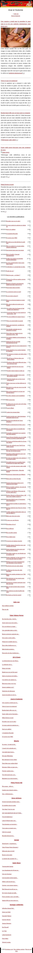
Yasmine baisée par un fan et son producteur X (16, 379)
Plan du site (5, 609)
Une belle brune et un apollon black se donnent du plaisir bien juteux (15, 462)
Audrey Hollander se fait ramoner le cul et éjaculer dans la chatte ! (15, 558)
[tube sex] (16, 3)
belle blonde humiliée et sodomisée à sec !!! (16, 504)
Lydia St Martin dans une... (9, 820)
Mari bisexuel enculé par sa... (10, 889)
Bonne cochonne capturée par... (10, 634)
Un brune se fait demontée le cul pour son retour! (16, 442)
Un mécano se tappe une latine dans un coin (17, 354)
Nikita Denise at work (7, 184)
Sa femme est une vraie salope (14, 566)
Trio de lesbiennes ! (7, 816)
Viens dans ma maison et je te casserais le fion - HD (14, 334)
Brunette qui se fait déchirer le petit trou (15, 242)
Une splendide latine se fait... (10, 630)
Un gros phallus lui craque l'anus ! (16, 316)
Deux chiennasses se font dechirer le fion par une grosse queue (16, 450)
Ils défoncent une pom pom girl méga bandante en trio (16, 404)
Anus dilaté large (10, 536)
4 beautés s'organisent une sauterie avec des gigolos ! (15, 433)
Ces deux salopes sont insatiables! (15, 395)
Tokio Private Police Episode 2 (10, 847)
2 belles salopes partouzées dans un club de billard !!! (16, 512)
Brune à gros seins (7, 855)
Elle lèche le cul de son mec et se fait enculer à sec (16, 388)
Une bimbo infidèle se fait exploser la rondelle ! (16, 338)
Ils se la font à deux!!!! (12, 296)
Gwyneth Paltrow (6, 916)
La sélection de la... (7, 664)
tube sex (16, 13)
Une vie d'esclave (7, 874)
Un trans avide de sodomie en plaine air (16, 226)
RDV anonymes (10, 399)
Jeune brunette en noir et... (9, 695)
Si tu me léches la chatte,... (9, 626)
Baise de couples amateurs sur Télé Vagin (16, 575)
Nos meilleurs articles (8, 605)
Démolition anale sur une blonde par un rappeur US (16, 554)
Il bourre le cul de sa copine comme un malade (15, 280)
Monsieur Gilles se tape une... (10, 767)
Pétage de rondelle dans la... (10, 641)
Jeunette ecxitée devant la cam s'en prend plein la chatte (15, 454)
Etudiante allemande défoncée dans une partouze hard (16, 363)
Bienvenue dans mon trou (9, 683)
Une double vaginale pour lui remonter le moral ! (14, 330)
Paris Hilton (5, 938)
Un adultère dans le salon (9, 805)
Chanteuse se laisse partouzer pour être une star (15, 583)
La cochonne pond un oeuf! (13, 291)
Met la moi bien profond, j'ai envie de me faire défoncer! (16, 487)
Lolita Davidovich (6, 934)
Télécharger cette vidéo (8, 140)
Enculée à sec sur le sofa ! (13, 221)
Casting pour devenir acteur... (10, 790)
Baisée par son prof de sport (9, 672)
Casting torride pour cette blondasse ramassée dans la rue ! (16, 417)
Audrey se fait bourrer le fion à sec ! (15, 424)
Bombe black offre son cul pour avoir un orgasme (15, 113)
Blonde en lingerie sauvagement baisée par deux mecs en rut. (15, 284)
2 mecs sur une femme (12, 520)
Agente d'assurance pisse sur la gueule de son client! (14, 483)
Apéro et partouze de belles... (10, 676)
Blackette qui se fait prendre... (10, 778)
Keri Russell (5, 927)
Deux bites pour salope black (10, 763)
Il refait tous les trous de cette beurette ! (14, 570)
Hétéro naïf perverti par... (9, 881)
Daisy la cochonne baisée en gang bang (15, 300)
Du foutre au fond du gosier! (13, 595)
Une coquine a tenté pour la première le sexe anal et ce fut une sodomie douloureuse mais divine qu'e (16, 24)
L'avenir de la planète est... (9, 748)
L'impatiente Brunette (12, 233)
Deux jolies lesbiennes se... (9, 645)
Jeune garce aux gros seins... (10, 622)
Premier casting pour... (8, 771)
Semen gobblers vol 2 (8, 687)
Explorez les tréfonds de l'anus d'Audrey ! (14, 421)
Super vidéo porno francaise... (10, 714)
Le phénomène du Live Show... (10, 661)
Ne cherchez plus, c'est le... (9, 619)
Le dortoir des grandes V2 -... (10, 858)
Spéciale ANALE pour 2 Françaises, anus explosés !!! (15, 500)
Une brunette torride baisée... (10, 877)
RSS (16, 951)
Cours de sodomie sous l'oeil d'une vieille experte (15, 446)
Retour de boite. (6, 668)
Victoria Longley (6, 942)
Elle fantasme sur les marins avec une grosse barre (15, 579)
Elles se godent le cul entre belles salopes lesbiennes (15, 246)
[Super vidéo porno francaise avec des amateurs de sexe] (16, 152)
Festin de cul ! (10, 271)
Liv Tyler (4, 931)
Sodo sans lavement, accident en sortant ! (15, 325)
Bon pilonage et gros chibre (9, 759)
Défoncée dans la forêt (8, 851)
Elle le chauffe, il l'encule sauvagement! (12, 255)
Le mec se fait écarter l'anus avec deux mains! (15, 263)
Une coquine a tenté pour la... (10, 702)
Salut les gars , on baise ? (13, 275)
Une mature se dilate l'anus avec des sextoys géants (15, 375)
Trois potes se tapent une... (9, 828)
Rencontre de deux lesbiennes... (10, 653)
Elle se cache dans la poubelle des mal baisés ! (15, 429)
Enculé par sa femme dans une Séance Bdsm (15, 359)
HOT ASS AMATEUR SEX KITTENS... (12, 813)
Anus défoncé (10, 528)
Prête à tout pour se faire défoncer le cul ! (16, 384)
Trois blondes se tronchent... (9, 824)
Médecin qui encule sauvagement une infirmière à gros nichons (15, 562)
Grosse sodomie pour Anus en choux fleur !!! (16, 508)
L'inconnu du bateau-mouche (14, 541)
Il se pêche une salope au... (9, 679)
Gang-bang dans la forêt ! (13, 287)
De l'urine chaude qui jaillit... (9, 893)
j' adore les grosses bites (13, 412)
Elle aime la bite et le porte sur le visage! (15, 305)
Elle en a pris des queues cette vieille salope (16, 467)
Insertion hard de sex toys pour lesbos (15, 367)
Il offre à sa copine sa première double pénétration (14, 259)
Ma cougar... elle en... (8, 786)
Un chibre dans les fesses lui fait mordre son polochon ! (15, 309)
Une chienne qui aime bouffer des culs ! (15, 591)
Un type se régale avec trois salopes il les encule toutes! (16, 458)
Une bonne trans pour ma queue (15, 250)
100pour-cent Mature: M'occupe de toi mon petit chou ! (15, 491)
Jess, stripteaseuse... (7, 794)
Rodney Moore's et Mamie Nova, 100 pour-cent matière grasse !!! (16, 496)
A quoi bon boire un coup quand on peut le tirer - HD (16, 313)
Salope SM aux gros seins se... (10, 900)
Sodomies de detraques (8, 691)
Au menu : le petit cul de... (9, 744)
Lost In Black (10, 408)
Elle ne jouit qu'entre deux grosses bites (15, 587)
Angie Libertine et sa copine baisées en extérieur (16, 350)
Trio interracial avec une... (9, 774)
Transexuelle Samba (7, 866)
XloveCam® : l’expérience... (9, 843)
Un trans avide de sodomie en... (10, 725)
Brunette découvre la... (8, 835)
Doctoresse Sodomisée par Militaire (15, 474)
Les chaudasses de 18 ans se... (10, 870)
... (23, 73)
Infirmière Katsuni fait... (8, 908)
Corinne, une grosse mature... (10, 885)
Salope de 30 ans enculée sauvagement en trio (13, 342)
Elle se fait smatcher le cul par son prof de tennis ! (15, 392)
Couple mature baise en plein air (15, 370)
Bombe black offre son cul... (9, 710)
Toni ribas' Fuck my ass (8, 809)
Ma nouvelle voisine (11, 532)
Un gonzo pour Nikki (11, 237)
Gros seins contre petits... (9, 638)
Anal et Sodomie (15, 16)
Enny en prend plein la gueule (15, 321)
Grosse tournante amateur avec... (11, 801)
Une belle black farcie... (8, 752)
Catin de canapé (6, 832)
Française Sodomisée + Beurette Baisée (15, 471)
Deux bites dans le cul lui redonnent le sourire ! (16, 346)
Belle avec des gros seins (13, 516)
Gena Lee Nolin (6, 912)
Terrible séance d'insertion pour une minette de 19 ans (15, 546)
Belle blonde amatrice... (8, 649)
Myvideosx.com (9, 949)
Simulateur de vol (11, 524)
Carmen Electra (6, 919)
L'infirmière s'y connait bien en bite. (15, 266)
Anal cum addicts (10, 229)
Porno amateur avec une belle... (10, 896)
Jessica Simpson (6, 923)
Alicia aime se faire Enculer (13, 478)
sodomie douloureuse (15, 73)
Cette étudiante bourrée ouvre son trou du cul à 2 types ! (15, 550)
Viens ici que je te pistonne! (9, 81)
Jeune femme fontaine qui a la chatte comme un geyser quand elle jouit (16, 438)
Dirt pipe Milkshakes (7, 756)
